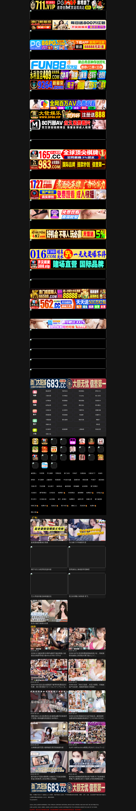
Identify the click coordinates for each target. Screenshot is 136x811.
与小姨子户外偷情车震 (77, 542)
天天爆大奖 (43, 499)
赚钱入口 (74, 506)
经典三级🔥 (34, 506)
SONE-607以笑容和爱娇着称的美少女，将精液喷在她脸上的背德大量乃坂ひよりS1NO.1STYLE (86, 655)
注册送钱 (83, 473)
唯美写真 (81, 420)
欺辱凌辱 (48, 405)
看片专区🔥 (64, 506)
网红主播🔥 (34, 512)
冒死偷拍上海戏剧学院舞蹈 (79, 569)
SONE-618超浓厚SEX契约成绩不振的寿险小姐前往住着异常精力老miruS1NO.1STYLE (48, 654)
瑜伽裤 (81, 415)
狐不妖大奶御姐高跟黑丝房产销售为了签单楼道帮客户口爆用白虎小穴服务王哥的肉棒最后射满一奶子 (87, 778)
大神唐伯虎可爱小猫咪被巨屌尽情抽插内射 (47, 747)
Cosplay (81, 396)
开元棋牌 (50, 473)
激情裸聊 (80, 493)
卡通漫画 (48, 420)
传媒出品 (48, 424)
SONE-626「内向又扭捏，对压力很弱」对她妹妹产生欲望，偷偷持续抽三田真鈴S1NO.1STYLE (86, 686)
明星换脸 (65, 415)
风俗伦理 (98, 429)
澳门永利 (67, 473)
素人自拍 (98, 396)
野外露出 (98, 405)
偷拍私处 (59, 486)
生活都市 (48, 429)
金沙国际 (52, 499)
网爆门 (98, 420)
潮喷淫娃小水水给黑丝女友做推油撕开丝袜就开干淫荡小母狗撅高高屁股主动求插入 (49, 717)
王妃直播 (42, 486)
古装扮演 (48, 410)
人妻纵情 (81, 429)
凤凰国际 (58, 480)
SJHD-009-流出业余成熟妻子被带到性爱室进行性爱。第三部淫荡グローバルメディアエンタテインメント (49, 686)
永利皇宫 (52, 493)
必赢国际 (49, 480)
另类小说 (48, 434)
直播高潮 (77, 480)
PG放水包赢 (67, 480)
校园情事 (65, 429)
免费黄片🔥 (90, 493)
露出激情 (65, 420)
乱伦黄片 (51, 486)
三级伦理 (48, 396)
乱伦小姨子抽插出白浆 (39, 623)
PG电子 (75, 473)
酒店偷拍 (101, 480)
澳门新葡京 (94, 486)
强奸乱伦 (65, 391)
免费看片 (72, 499)
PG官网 (42, 473)
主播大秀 (34, 486)
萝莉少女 (98, 391)
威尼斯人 (34, 473)
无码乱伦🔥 (100, 493)
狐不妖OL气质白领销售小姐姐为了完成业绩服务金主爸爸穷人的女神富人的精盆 (48, 777)
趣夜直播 (68, 486)
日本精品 (65, 396)
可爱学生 (81, 410)
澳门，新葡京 (62, 499)
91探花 (65, 405)
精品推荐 (48, 391)
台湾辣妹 (48, 400)
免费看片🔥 (61, 493)
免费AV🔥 (93, 506)
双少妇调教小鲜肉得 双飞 (78, 596)
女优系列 (65, 410)
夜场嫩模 (76, 486)
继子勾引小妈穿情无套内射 (41, 569)
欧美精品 (81, 391)
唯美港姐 (81, 400)
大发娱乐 (34, 493)
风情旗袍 (48, 415)
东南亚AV (98, 400)
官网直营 (58, 473)
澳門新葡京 (43, 493)
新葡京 (33, 480)
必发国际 (85, 486)
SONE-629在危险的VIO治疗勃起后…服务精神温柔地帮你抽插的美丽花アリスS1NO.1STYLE (86, 717)
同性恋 (98, 424)
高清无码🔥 (83, 506)
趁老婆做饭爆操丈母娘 (39, 542)
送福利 (100, 473)
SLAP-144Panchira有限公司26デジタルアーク (87, 747)
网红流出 (81, 405)
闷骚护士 (98, 415)
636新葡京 (71, 493)
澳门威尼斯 (98, 499)
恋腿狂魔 (98, 410)
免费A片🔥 (44, 506)
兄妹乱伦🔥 (54, 506)
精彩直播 (85, 480)
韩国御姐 (65, 400)
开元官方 (34, 499)
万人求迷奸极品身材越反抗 (41, 596)
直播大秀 (89, 499)
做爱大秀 (80, 499)
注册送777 (92, 473)
